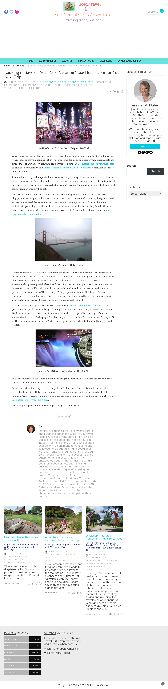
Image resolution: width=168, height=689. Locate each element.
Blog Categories (47, 61)
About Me (67, 61)
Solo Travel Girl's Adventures (84, 14)
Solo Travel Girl (17, 553)
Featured (9, 537)
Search (131, 165)
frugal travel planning (37, 85)
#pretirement (94, 560)
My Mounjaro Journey (129, 61)
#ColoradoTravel (14, 559)
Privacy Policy (86, 61)
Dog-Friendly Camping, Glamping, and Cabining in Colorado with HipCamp (21, 547)
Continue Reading (11, 583)
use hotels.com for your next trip (73, 85)
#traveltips (110, 560)
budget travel (104, 82)
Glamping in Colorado (17, 562)
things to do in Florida (99, 563)
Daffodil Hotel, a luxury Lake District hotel (67, 167)
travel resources (96, 566)
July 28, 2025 (54, 554)
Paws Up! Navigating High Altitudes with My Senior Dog (63, 545)
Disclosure (106, 61)
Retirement (93, 538)
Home (30, 61)
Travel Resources (82, 82)
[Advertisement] (84, 40)
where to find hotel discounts (22, 88)
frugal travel (12, 85)
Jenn (10, 82)
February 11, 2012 (28, 82)
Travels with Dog (14, 540)
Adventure (51, 537)
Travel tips (51, 557)
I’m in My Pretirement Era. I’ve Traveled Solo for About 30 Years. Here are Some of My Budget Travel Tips (103, 546)
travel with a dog (55, 560)
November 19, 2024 (98, 557)
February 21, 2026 (17, 556)
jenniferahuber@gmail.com (63, 648)
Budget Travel (48, 82)
